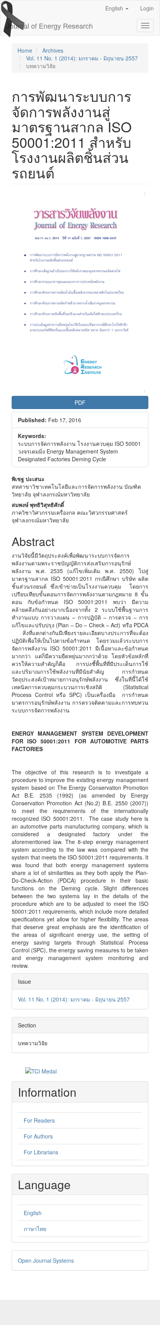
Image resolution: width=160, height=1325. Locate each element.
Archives (52, 50)
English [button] (115, 8)
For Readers (39, 1120)
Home (24, 50)
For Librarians (41, 1152)
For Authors (38, 1136)
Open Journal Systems (46, 1260)
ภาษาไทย (35, 1229)
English (33, 1213)
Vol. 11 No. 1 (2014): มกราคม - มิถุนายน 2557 (82, 58)
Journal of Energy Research (49, 26)
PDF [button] (80, 402)
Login (147, 8)
